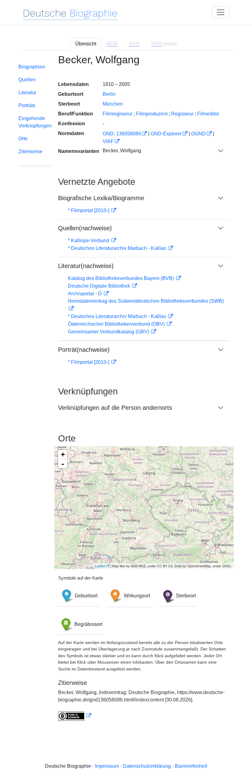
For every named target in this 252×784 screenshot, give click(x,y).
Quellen (27, 79)
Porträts (26, 105)
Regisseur (182, 113)
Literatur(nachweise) (86, 265)
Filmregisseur (117, 113)
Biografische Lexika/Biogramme (101, 198)
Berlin (109, 94)
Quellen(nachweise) (85, 228)
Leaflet (100, 565)
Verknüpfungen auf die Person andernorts (115, 407)
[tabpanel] (126, 391)
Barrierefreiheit (191, 766)
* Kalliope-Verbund (89, 240)
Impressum (107, 766)
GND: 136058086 (122, 133)
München (113, 104)
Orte (23, 138)
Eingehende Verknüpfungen (35, 122)
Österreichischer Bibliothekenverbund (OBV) (117, 324)
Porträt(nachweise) (84, 349)
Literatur (27, 92)
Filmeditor (208, 113)
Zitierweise (30, 151)
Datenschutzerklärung (147, 766)
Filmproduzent (151, 113)
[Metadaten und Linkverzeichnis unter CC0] (74, 715)
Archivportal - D (85, 293)
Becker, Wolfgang (122, 150)
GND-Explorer (166, 133)
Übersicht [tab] (85, 43)
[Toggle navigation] (220, 12)
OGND (198, 133)
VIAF (108, 141)
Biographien (31, 66)
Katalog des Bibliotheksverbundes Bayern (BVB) (121, 278)
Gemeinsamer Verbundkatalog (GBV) (109, 331)
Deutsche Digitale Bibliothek (99, 286)
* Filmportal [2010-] (89, 210)
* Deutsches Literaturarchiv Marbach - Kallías (117, 248)
